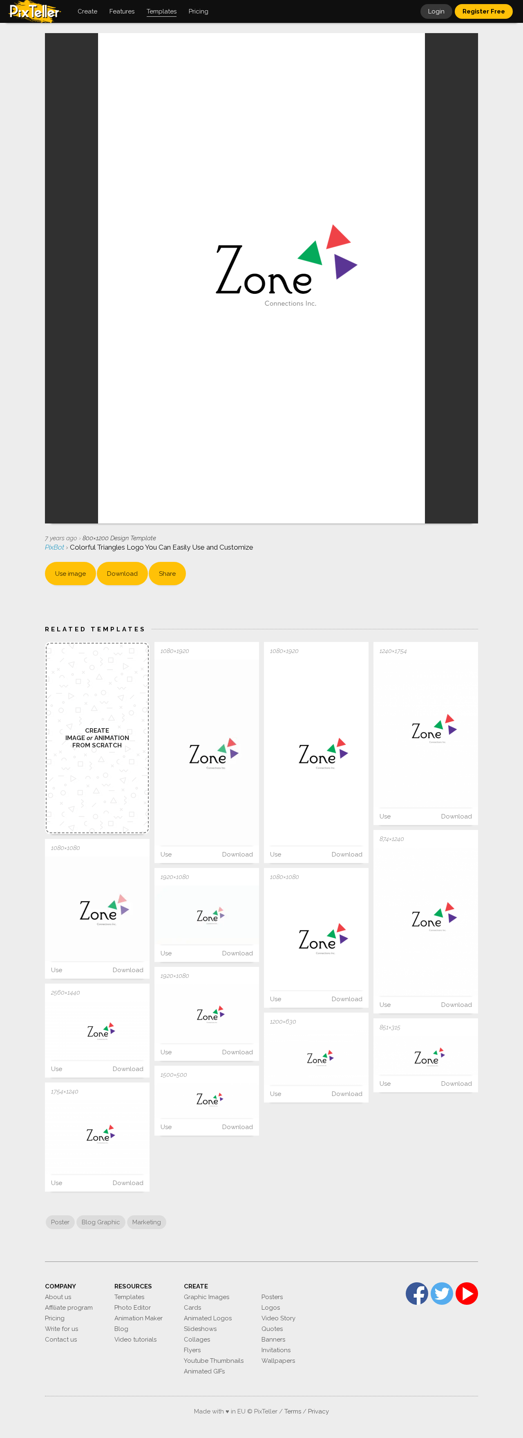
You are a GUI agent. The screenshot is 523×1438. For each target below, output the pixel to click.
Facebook (417, 1293)
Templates (129, 1297)
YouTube (467, 1293)
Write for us (61, 1329)
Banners (273, 1339)
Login (436, 11)
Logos (271, 1307)
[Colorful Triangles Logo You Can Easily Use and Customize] (206, 752)
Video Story (278, 1318)
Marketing (146, 1222)
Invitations (276, 1350)
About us (58, 1297)
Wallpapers (278, 1360)
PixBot (55, 547)
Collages (197, 1339)
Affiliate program (69, 1307)
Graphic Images (206, 1297)
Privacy (318, 1411)
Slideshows (200, 1329)
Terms (292, 1411)
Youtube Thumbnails (214, 1360)
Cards (192, 1307)
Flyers (192, 1350)
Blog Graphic (101, 1222)
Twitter (442, 1293)
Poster (60, 1222)
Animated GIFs (204, 1371)
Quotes (272, 1329)
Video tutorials (135, 1339)
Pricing (55, 1318)
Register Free (484, 11)
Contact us (61, 1339)
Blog (121, 1329)
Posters (272, 1297)
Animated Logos (208, 1318)
